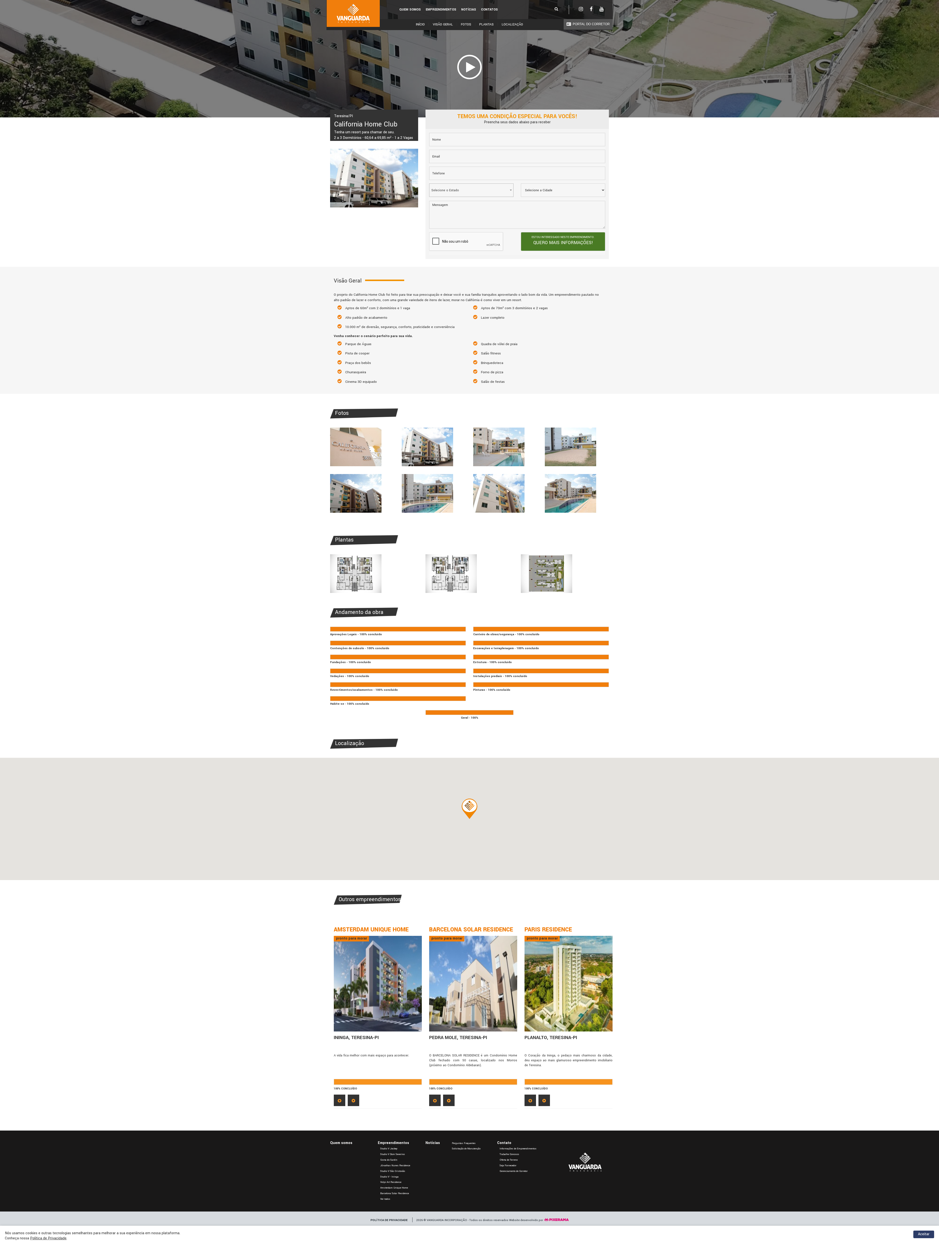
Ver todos (385, 1199)
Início (420, 24)
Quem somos (341, 1142)
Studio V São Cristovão (392, 1171)
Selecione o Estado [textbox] (445, 190)
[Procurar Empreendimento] (556, 9)
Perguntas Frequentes (464, 1143)
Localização (512, 24)
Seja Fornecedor (508, 1165)
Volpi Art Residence (390, 1182)
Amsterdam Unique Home (394, 1187)
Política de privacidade (389, 1220)
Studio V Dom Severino (392, 1154)
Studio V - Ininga (389, 1176)
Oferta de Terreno (509, 1160)
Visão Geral (443, 24)
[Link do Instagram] (581, 9)
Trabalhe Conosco (509, 1154)
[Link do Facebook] (591, 9)
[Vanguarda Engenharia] (353, 13)
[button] (469, 809)
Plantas (486, 24)
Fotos (466, 24)
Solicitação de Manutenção (466, 1148)
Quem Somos (410, 9)
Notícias (468, 9)
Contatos (489, 9)
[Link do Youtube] (601, 9)
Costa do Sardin (388, 1160)
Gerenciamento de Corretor (514, 1171)
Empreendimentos (441, 9)
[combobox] (471, 190)
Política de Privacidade (48, 1238)
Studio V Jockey (388, 1148)
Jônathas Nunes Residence (395, 1165)
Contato (504, 1142)
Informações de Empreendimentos (518, 1148)
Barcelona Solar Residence (394, 1193)
